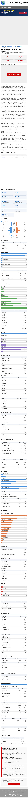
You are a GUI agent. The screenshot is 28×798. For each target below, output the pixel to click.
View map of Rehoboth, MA (14, 74)
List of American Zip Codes (6, 7)
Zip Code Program (8, 795)
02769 (4, 157)
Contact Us (15, 795)
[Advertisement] (14, 31)
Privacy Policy (20, 795)
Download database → (14, 784)
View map (23, 157)
